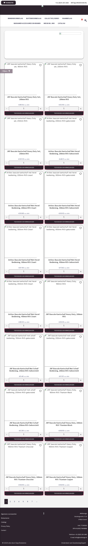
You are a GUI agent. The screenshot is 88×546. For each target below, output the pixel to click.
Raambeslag (67, 18)
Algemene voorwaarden (9, 514)
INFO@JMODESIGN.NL (79, 3)
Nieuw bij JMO (49, 23)
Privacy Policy (5, 526)
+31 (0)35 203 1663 (62, 3)
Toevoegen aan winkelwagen (24, 113)
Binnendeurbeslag (15, 18)
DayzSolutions (20, 543)
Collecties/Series (52, 18)
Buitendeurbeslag (33, 18)
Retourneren (5, 518)
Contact (3, 530)
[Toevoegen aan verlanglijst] (40, 65)
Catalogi (61, 23)
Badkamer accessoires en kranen (27, 23)
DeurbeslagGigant (79, 543)
